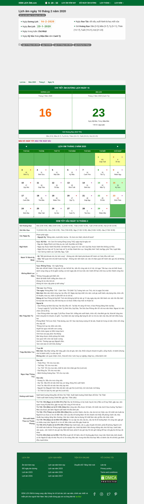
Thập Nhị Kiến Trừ (27, 352)
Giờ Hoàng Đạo (26, 226)
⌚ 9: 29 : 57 (51, 2)
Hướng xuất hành (27, 396)
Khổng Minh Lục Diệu (28, 274)
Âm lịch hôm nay (28, 465)
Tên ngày (40, 291)
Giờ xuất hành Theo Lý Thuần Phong (28, 421)
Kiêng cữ (39, 298)
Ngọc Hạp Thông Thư (28, 375)
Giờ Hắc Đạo (25, 230)
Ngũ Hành (24, 247)
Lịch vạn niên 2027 (55, 476)
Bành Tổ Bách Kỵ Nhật (28, 258)
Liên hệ (103, 465)
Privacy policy (105, 468)
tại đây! (78, 497)
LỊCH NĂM (118, 3)
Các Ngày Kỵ (25, 236)
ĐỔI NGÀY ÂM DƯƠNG (87, 3)
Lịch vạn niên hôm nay (56, 465)
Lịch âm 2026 (27, 476)
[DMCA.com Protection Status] (108, 479)
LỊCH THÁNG (104, 3)
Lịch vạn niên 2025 (55, 468)
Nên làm (39, 293)
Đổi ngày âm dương (29, 468)
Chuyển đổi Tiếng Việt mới (84, 465)
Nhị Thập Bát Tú (26, 316)
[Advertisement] (72, 63)
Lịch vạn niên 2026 (55, 472)
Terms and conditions (108, 472)
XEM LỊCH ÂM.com (28, 2)
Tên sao (39, 288)
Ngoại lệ (39, 303)
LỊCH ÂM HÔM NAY (68, 3)
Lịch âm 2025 (27, 472)
